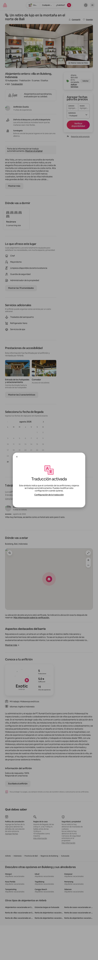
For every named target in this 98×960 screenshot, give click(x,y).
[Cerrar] (17, 457)
